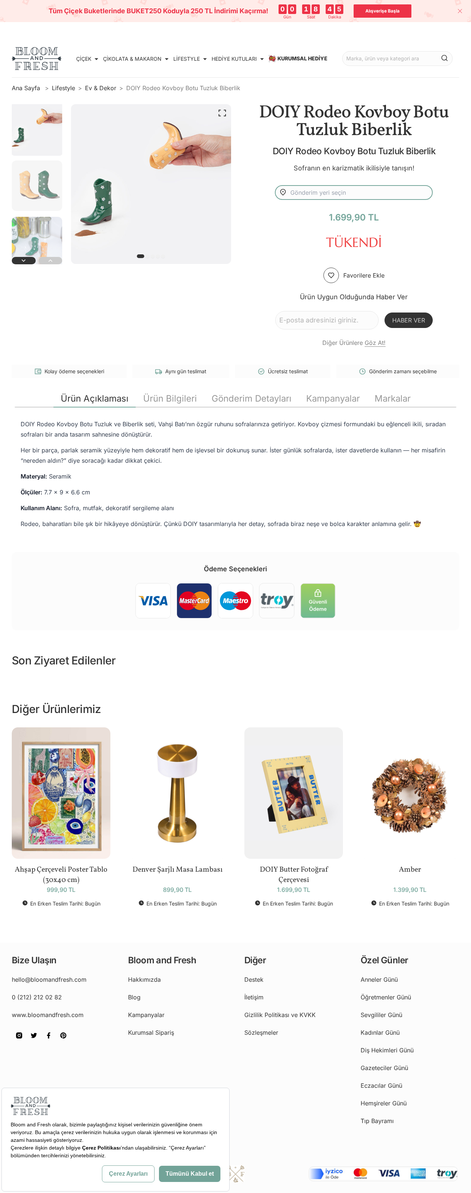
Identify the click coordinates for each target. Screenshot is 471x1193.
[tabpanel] (235, 473)
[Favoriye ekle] (331, 275)
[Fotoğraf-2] (153, 256)
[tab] (94, 398)
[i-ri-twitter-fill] (33, 1040)
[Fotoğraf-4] (163, 256)
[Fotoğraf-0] (140, 256)
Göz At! (375, 342)
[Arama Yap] (444, 57)
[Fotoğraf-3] (158, 256)
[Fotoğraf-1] (147, 256)
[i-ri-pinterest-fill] (63, 1040)
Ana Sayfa (27, 88)
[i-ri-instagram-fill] (19, 1040)
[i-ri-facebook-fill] (48, 1040)
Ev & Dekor (100, 88)
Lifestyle (63, 88)
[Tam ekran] (222, 113)
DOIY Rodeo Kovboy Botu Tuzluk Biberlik (183, 88)
